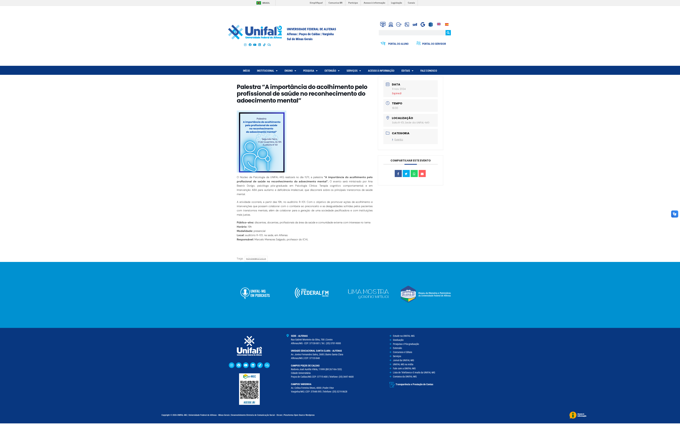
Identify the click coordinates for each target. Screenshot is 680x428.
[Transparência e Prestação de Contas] (392, 384)
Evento (399, 139)
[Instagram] (245, 44)
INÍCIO (246, 70)
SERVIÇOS (352, 70)
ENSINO (289, 70)
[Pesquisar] (448, 32)
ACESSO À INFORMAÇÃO (381, 70)
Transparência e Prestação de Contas (414, 384)
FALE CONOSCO (428, 70)
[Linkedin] (253, 365)
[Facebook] (250, 44)
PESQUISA (308, 70)
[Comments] (269, 44)
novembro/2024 (256, 258)
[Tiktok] (264, 44)
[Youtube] (254, 44)
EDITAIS (405, 70)
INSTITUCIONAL (265, 70)
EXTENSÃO (330, 70)
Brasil (266, 2)
